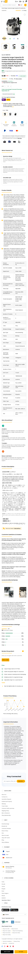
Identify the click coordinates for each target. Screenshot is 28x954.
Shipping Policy (5, 810)
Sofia (3, 881)
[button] (17, 1)
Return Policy (5, 830)
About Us (4, 794)
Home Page (4, 8)
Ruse (3, 891)
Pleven (3, 895)
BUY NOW (21, 951)
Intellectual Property (7, 801)
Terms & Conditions (7, 941)
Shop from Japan (7, 930)
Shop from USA (6, 928)
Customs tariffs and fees (8, 808)
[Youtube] (8, 946)
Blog (3, 840)
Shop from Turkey (7, 934)
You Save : (13, 75)
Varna (3, 886)
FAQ (3, 833)
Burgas (3, 888)
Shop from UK (14, 928)
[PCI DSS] (5, 922)
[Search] (25, 5)
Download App (5, 824)
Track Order (5, 806)
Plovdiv (3, 884)
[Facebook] (3, 946)
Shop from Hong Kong (17, 930)
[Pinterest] (14, 946)
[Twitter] (11, 946)
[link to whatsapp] (10, 39)
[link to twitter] (17, 39)
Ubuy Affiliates (5, 842)
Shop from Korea (6, 932)
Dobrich (4, 898)
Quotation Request (6, 799)
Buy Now (20, 138)
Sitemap (4, 803)
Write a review (5, 659)
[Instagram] (5, 946)
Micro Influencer (6, 813)
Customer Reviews (6, 828)
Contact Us (4, 797)
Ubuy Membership (6, 815)
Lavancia (4, 10)
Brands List (4, 826)
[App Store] (6, 910)
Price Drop (23, 76)
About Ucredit (5, 835)
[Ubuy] (6, 1)
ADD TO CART (7, 951)
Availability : (5, 81)
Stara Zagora (5, 893)
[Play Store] (14, 910)
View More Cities (6, 900)
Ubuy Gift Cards (6, 837)
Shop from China (16, 932)
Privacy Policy (17, 941)
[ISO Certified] (15, 922)
